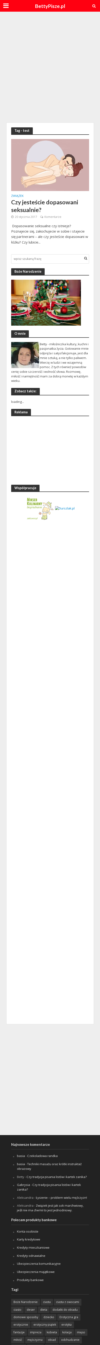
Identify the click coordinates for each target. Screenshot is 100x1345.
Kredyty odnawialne (31, 1256)
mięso (81, 1332)
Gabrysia (23, 1185)
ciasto (17, 1310)
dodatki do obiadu (65, 1310)
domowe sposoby (25, 1317)
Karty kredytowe (28, 1239)
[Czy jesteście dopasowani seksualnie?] (50, 164)
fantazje (19, 1332)
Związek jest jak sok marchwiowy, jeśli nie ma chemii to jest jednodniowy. (50, 1207)
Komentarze (52, 217)
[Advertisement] (50, 66)
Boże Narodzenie (25, 1302)
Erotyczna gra (69, 1317)
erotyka (66, 1325)
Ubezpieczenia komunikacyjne (39, 1263)
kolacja (67, 1332)
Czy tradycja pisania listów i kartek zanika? (57, 1177)
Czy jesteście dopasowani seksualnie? (44, 206)
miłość (17, 1340)
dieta (43, 1310)
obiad (52, 1340)
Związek (17, 196)
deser (31, 1310)
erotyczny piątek (44, 1325)
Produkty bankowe (30, 1280)
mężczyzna (35, 1340)
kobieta (52, 1332)
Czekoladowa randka (42, 1156)
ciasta (47, 1302)
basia (21, 1156)
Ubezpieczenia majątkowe (36, 1272)
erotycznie (20, 1325)
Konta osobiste (27, 1231)
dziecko (48, 1317)
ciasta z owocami (67, 1302)
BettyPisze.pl (50, 6)
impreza (35, 1332)
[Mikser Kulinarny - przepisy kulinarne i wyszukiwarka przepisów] (39, 508)
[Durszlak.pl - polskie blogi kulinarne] (65, 508)
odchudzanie (70, 1340)
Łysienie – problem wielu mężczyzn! (61, 1197)
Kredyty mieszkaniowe (33, 1247)
